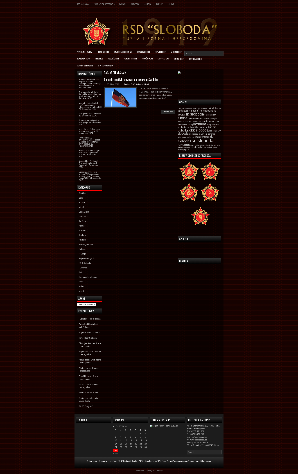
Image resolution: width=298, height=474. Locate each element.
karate (205, 121)
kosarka (199, 124)
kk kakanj (189, 125)
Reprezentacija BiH (87, 258)
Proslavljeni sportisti (104, 4)
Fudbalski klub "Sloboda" (90, 319)
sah (192, 145)
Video (81, 286)
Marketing (135, 4)
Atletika (82, 193)
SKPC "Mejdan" (86, 406)
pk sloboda (193, 134)
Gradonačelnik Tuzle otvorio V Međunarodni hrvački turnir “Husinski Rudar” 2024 (89, 175)
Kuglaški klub (113, 58)
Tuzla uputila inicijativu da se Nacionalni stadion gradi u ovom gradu (90, 94)
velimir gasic (212, 147)
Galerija (147, 4)
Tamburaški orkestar (123, 52)
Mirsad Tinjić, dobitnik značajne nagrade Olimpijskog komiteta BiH (90, 105)
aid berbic (204, 108)
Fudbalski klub (103, 52)
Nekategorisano (86, 244)
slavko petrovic (214, 145)
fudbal (183, 118)
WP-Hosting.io (158, 471)
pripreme (210, 134)
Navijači (122, 4)
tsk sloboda (196, 147)
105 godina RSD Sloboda (90, 114)
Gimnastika (84, 212)
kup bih (212, 127)
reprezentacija (202, 137)
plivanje (202, 134)
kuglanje (182, 127)
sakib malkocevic (201, 145)
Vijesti (146, 84)
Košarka (82, 230)
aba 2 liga (196, 108)
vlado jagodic (184, 149)
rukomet (184, 144)
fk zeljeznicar (210, 115)
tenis (180, 147)
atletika (182, 110)
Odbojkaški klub (195, 59)
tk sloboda (186, 147)
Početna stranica (84, 52)
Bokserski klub (83, 58)
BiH (188, 110)
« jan (115, 453)
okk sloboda (199, 130)
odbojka (183, 130)
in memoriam (196, 121)
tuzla (204, 147)
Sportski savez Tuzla (88, 393)
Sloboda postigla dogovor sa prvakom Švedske (131, 79)
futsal (81, 207)
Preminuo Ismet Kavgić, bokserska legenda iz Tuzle (89, 152)
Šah (80, 272)
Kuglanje (82, 235)
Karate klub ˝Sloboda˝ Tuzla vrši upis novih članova (88, 163)
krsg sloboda (213, 124)
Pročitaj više (168, 112)
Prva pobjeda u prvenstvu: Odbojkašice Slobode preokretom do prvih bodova (89, 141)
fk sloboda (195, 114)
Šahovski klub (163, 58)
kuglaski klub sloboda (197, 127)
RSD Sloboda (83, 4)
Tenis (81, 282)
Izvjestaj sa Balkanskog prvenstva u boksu (89, 130)
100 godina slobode (185, 108)
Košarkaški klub (143, 52)
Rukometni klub (130, 58)
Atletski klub (176, 52)
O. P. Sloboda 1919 (105, 65)
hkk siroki (204, 119)
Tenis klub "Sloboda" (88, 338)
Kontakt (159, 4)
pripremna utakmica (186, 137)
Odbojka (82, 249)
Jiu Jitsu (82, 221)
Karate (82, 226)
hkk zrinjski (212, 119)
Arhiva (171, 4)
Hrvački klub (147, 58)
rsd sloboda (201, 140)
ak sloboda (215, 108)
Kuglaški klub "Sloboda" (89, 332)
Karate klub (179, 59)
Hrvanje (82, 216)
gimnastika (194, 118)
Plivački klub (160, 52)
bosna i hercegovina (202, 110)
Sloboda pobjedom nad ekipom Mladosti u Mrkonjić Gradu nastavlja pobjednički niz (90, 82)
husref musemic (184, 121)
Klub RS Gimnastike (85, 65)
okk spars (213, 131)
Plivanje (82, 254)
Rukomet (83, 268)
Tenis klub (98, 58)
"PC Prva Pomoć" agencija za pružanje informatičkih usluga (184, 461)
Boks (81, 198)
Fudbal (127, 84)
